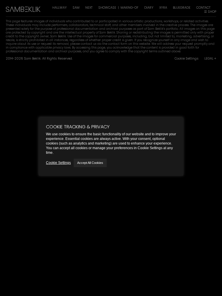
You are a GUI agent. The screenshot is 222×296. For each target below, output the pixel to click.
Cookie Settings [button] (58, 163)
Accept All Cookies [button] (90, 162)
